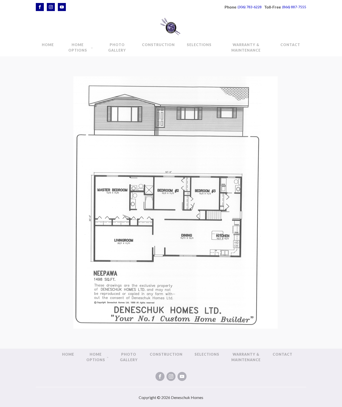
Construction (158, 45)
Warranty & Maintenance (246, 47)
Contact (290, 45)
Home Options (77, 47)
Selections (199, 45)
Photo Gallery (117, 47)
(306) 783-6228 (250, 7)
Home (48, 45)
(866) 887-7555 (294, 7)
